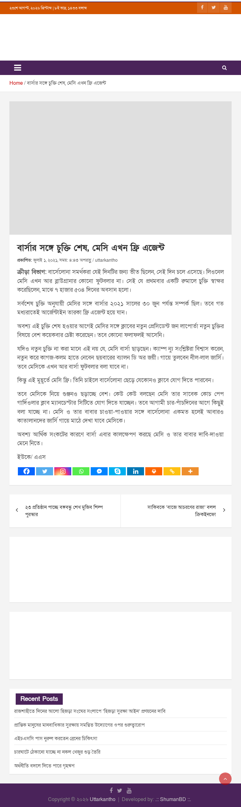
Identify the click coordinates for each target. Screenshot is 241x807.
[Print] (153, 471)
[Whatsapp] (80, 471)
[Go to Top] (225, 778)
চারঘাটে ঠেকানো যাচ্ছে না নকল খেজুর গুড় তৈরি (57, 752)
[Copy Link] (171, 471)
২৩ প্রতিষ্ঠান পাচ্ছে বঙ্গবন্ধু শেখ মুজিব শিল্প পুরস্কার (64, 511)
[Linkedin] (135, 471)
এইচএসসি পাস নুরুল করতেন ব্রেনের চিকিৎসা (55, 738)
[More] (190, 471)
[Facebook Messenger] (99, 471)
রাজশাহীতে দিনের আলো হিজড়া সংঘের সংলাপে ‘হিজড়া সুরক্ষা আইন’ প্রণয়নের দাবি (90, 711)
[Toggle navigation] (17, 68)
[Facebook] (26, 471)
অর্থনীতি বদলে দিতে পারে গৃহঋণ (44, 765)
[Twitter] (44, 471)
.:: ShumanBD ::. (173, 799)
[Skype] (117, 471)
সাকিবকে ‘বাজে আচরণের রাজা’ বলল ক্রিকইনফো (181, 511)
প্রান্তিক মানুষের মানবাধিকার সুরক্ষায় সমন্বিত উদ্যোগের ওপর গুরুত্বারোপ (79, 725)
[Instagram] (62, 471)
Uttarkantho (102, 799)
